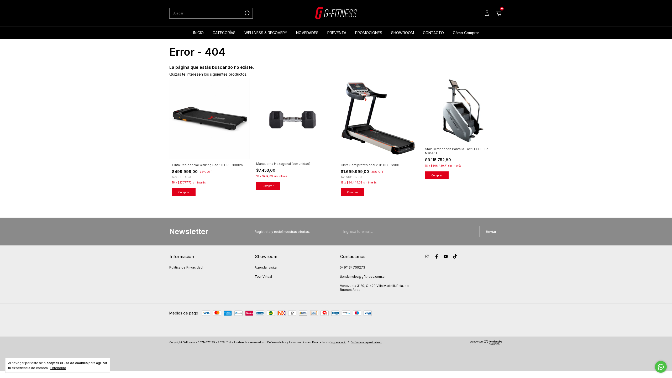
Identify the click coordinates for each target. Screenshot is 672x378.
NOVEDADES (307, 32)
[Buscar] (246, 13)
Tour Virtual (263, 277)
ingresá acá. (338, 342)
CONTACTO (433, 32)
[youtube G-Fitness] (446, 256)
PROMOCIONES (368, 32)
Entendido (58, 368)
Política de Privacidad (186, 267)
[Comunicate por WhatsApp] (661, 367)
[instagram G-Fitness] (427, 256)
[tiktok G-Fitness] (455, 256)
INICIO (198, 32)
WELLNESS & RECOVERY (265, 32)
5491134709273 (352, 267)
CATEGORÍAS (224, 32)
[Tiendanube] (486, 343)
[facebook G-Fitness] (436, 256)
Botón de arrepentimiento (366, 342)
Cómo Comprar (466, 32)
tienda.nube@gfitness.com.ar (363, 277)
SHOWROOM (402, 32)
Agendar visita (266, 267)
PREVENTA (336, 32)
